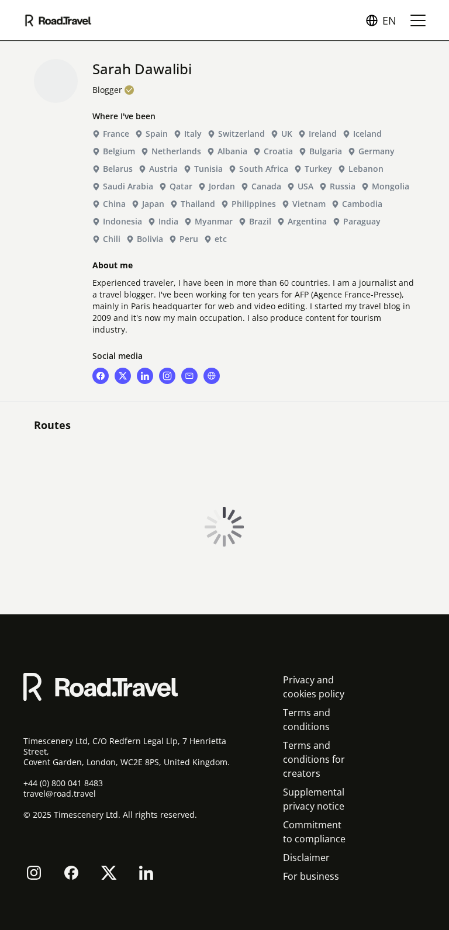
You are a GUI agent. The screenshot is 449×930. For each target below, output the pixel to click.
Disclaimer (306, 857)
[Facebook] (71, 872)
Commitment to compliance (314, 831)
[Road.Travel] (58, 20)
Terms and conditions (306, 719)
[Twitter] (108, 872)
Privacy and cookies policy (313, 686)
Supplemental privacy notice (313, 799)
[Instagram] (33, 872)
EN (389, 20)
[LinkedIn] (146, 872)
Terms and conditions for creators (314, 759)
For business (311, 876)
